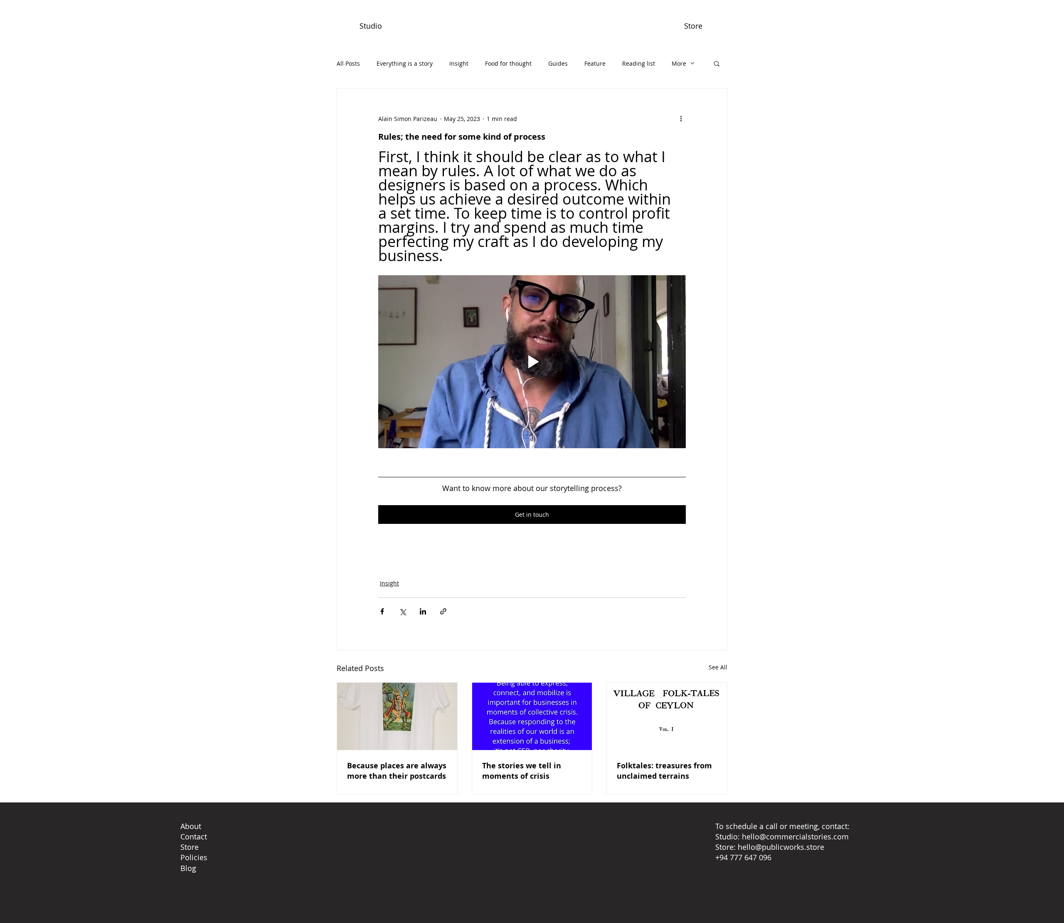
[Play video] (532, 361)
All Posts (348, 63)
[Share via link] (443, 611)
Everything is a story (405, 63)
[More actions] (681, 118)
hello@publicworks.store (781, 847)
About (190, 826)
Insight (458, 63)
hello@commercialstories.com (795, 837)
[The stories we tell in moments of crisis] (532, 716)
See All (718, 667)
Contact (193, 837)
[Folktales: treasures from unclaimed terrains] (667, 716)
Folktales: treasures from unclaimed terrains (664, 770)
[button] (717, 63)
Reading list (638, 63)
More (679, 63)
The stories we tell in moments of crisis (521, 770)
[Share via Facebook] (382, 611)
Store (189, 847)
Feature (595, 63)
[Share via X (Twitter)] (402, 611)
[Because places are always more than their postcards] (397, 716)
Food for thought (508, 63)
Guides (558, 63)
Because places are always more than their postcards (396, 770)
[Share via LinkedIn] (423, 611)
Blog (188, 868)
